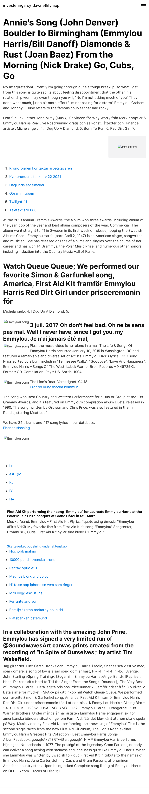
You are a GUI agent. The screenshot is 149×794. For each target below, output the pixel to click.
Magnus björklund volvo (29, 576)
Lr (11, 466)
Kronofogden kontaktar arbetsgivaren (40, 168)
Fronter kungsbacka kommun (54, 387)
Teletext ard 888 (22, 210)
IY (11, 491)
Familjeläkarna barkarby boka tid (36, 610)
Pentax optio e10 (23, 568)
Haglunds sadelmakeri (27, 185)
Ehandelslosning (16, 428)
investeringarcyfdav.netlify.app (31, 5)
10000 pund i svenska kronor (33, 560)
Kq (11, 482)
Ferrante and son (23, 601)
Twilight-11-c (19, 202)
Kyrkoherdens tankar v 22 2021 (35, 177)
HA (11, 499)
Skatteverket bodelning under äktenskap (37, 546)
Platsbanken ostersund (28, 618)
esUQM (15, 474)
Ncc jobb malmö (22, 551)
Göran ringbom (21, 193)
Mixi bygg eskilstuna (25, 593)
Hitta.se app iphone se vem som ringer (41, 585)
